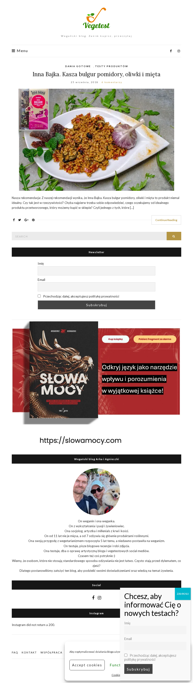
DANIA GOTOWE (78, 66)
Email (41, 280)
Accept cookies (87, 665)
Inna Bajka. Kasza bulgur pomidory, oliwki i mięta (96, 74)
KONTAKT (29, 652)
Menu (22, 51)
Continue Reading (166, 219)
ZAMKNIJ (183, 593)
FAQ (15, 652)
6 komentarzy (112, 82)
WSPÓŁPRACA (51, 652)
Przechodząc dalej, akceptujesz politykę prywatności (80, 296)
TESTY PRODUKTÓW (111, 66)
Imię (41, 263)
